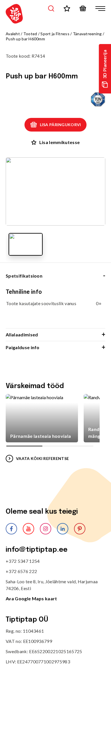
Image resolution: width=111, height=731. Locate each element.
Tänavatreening (87, 33)
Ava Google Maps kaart (31, 598)
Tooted (30, 33)
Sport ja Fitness (54, 33)
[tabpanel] (55, 308)
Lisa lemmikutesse (59, 142)
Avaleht (13, 33)
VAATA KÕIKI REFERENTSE (42, 458)
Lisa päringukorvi (60, 124)
